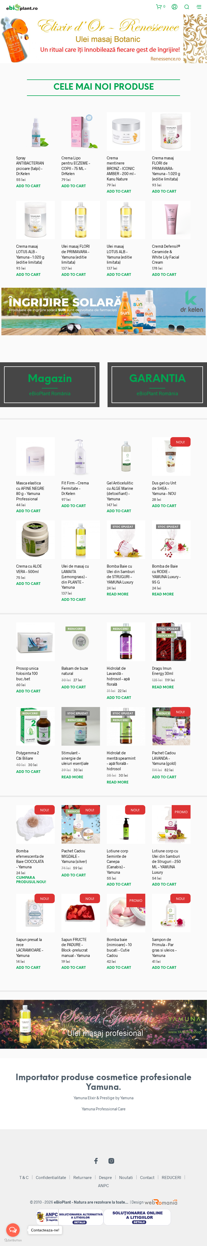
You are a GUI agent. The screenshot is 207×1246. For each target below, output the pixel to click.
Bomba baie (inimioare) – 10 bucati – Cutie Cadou (119, 947)
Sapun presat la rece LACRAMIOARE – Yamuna (29, 947)
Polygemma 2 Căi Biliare (27, 756)
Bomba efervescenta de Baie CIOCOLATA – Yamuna (30, 859)
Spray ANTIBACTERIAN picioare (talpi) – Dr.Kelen (30, 166)
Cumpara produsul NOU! (31, 880)
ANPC (103, 1185)
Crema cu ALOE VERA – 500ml (29, 569)
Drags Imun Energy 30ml (162, 671)
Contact (147, 1177)
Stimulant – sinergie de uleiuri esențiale (75, 758)
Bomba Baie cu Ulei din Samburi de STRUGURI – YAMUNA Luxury (121, 574)
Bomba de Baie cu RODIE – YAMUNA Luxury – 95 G (166, 574)
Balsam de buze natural (74, 671)
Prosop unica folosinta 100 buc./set (27, 673)
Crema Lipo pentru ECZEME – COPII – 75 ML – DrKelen (75, 166)
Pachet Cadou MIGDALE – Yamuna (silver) (74, 856)
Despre (105, 1177)
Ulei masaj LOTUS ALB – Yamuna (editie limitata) (119, 254)
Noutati (126, 1177)
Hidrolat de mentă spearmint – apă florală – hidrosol (121, 761)
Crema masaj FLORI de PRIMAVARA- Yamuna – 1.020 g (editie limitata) (166, 168)
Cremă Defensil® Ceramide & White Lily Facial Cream (166, 254)
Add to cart (28, 186)
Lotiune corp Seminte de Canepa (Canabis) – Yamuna (117, 861)
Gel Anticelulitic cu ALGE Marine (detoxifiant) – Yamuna (120, 491)
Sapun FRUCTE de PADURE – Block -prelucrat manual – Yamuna (75, 947)
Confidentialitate (51, 1177)
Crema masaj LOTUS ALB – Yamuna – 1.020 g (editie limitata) (30, 254)
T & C (24, 1177)
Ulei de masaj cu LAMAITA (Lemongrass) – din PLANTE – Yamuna (75, 576)
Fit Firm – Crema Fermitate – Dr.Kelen (75, 488)
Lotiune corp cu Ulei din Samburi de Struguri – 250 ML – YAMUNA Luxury (166, 861)
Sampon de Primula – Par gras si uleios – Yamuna (164, 947)
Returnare (82, 1177)
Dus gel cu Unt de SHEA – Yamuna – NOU (164, 488)
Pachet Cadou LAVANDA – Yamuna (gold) (164, 758)
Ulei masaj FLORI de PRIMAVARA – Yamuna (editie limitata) (75, 254)
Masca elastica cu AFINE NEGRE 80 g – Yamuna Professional (30, 491)
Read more (118, 594)
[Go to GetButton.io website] (13, 1240)
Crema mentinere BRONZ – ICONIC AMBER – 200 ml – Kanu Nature (121, 168)
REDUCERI (171, 1177)
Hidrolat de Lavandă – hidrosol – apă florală (118, 676)
